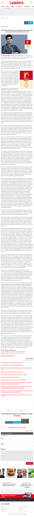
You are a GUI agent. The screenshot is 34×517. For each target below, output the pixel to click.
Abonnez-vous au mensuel (23, 511)
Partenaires (6, 499)
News (7, 18)
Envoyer (29, 463)
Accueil (2, 18)
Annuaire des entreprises (23, 506)
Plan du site (21, 508)
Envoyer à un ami (13, 410)
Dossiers (10, 499)
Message (3, 449)
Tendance (27, 499)
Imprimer (24, 410)
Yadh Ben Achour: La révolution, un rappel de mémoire (13, 379)
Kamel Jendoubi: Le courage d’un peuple (10, 377)
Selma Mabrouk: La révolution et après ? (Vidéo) (12, 362)
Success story (19, 499)
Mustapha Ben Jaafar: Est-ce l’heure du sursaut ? (12, 372)
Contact (20, 509)
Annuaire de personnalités (5, 508)
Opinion (12, 6)
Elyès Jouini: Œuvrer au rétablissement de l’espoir (12, 365)
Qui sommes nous (4, 509)
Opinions (23, 499)
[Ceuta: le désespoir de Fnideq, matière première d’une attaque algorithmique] (20, 473)
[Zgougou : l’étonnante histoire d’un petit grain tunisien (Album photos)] (9, 473)
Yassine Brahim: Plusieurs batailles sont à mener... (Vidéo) (14, 374)
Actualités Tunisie (3, 506)
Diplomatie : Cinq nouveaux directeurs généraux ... (25, 485)
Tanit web (25, 514)
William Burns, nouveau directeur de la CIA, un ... (9, 484)
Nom (2, 438)
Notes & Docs (19, 6)
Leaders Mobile (3, 511)
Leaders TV (14, 499)
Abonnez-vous (25, 421)
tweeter (30, 22)
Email (2, 444)
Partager (26, 22)
